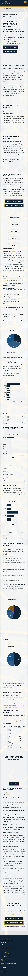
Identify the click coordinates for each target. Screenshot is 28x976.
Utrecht (18, 705)
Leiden (16, 707)
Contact (3, 943)
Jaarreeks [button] (9, 412)
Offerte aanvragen (10, 47)
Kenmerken (14, 224)
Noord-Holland (15, 251)
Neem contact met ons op (14, 201)
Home (2, 8)
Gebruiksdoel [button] (11, 465)
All (6, 793)
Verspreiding (14, 217)
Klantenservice (5, 939)
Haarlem (5, 707)
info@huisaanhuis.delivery (9, 963)
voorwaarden (5, 967)
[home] (5, 5)
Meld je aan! (14, 784)
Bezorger (7, 794)
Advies (14, 245)
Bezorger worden (10, 51)
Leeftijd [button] (10, 532)
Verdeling (14, 231)
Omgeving (14, 238)
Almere (22, 705)
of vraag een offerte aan (14, 205)
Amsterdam (18, 253)
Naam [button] (10, 726)
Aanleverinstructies (7, 941)
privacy (3, 969)
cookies (3, 971)
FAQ (2, 944)
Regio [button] (5, 726)
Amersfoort (10, 707)
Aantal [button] (20, 412)
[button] (3, 749)
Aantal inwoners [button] (17, 726)
